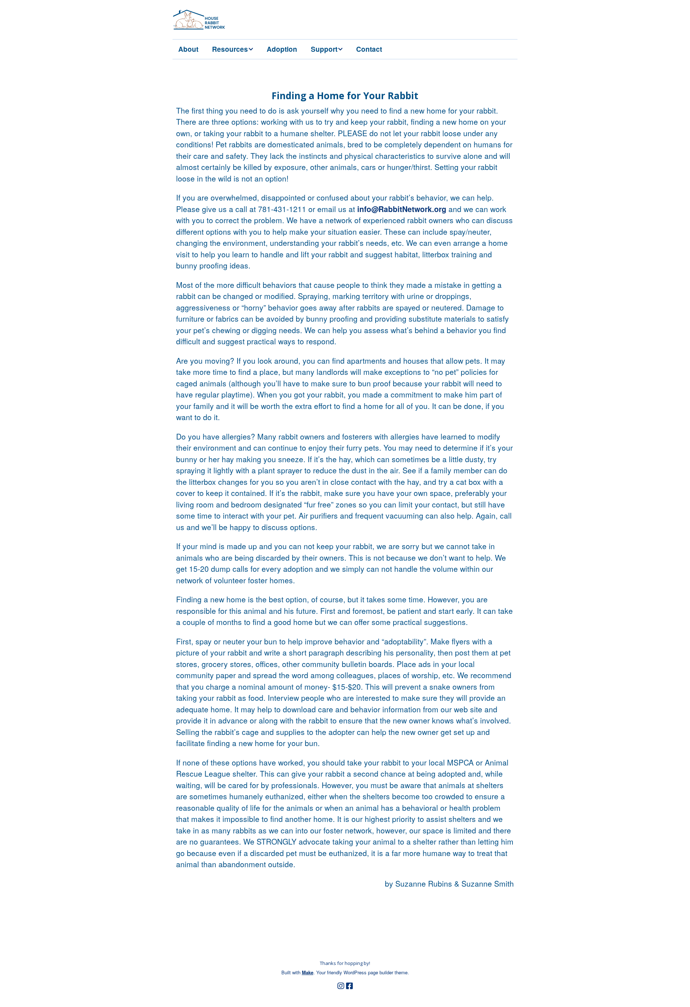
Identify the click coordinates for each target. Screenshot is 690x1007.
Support (324, 49)
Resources (230, 49)
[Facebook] (349, 986)
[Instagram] (340, 986)
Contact (369, 49)
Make (307, 972)
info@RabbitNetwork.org (401, 208)
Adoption (282, 49)
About (188, 49)
